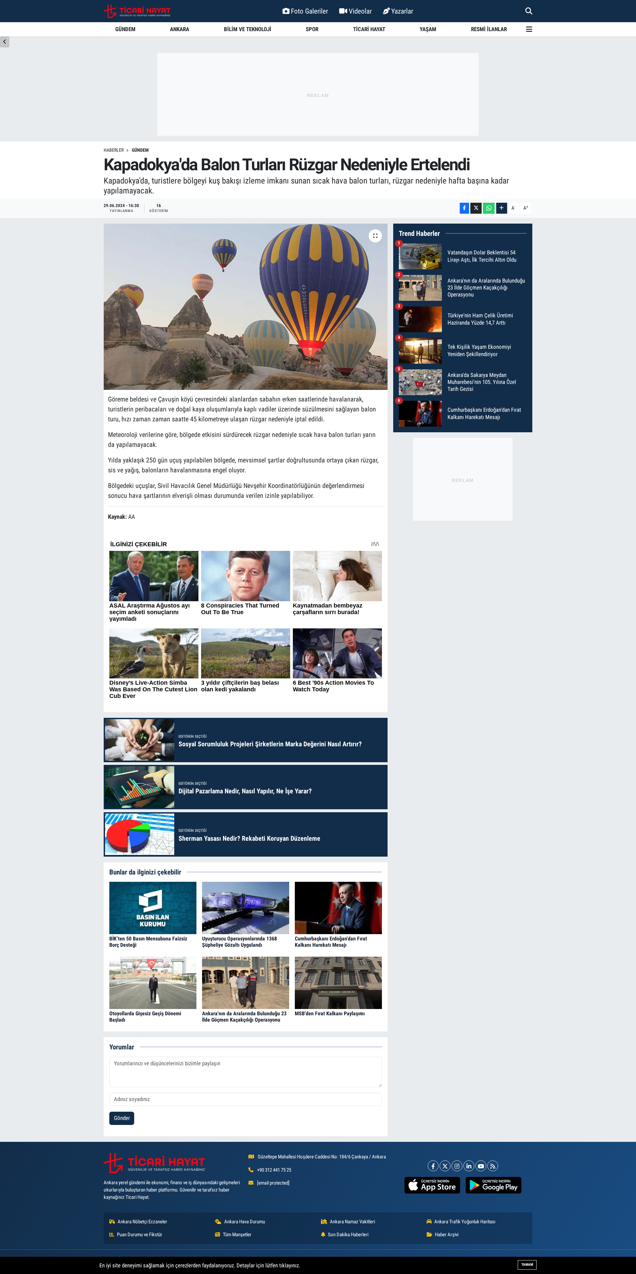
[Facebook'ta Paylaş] (464, 208)
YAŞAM (428, 29)
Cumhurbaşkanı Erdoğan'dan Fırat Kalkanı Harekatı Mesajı (331, 941)
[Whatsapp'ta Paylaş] (489, 208)
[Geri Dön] (4, 41)
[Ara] (528, 11)
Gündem (140, 150)
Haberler (114, 150)
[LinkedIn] (468, 1165)
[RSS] (492, 1165)
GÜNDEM (125, 29)
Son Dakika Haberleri (348, 1235)
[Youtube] (480, 1165)
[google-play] (493, 1185)
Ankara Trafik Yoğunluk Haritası (465, 1222)
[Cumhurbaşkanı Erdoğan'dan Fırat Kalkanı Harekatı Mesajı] (338, 907)
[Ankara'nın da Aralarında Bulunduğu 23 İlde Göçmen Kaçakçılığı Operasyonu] (245, 982)
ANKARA (179, 29)
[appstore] (432, 1185)
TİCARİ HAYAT (369, 29)
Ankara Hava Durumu (244, 1222)
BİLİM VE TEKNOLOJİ (247, 29)
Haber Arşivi (446, 1235)
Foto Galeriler (309, 11)
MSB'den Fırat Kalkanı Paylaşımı (330, 1013)
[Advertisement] (318, 94)
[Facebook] (433, 1165)
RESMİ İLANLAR (489, 29)
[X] (445, 1165)
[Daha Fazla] (501, 208)
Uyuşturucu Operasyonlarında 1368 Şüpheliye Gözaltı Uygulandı (239, 941)
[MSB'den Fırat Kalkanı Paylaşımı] (338, 982)
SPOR (312, 29)
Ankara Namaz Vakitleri (352, 1222)
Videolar (360, 11)
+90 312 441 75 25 (274, 1170)
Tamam (527, 1264)
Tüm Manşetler (237, 1235)
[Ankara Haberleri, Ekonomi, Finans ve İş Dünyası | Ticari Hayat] (137, 11)
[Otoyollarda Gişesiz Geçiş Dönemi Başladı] (152, 982)
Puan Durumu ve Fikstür (139, 1235)
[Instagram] (456, 1165)
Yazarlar (402, 11)
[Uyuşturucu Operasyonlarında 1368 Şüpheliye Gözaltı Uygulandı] (245, 907)
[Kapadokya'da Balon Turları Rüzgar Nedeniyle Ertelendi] (246, 307)
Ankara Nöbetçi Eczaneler (142, 1222)
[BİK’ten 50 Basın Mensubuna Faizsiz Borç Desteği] (152, 907)
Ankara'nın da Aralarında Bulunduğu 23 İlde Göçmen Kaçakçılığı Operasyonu (244, 1016)
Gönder (122, 1118)
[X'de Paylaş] (476, 208)
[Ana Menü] (529, 29)
